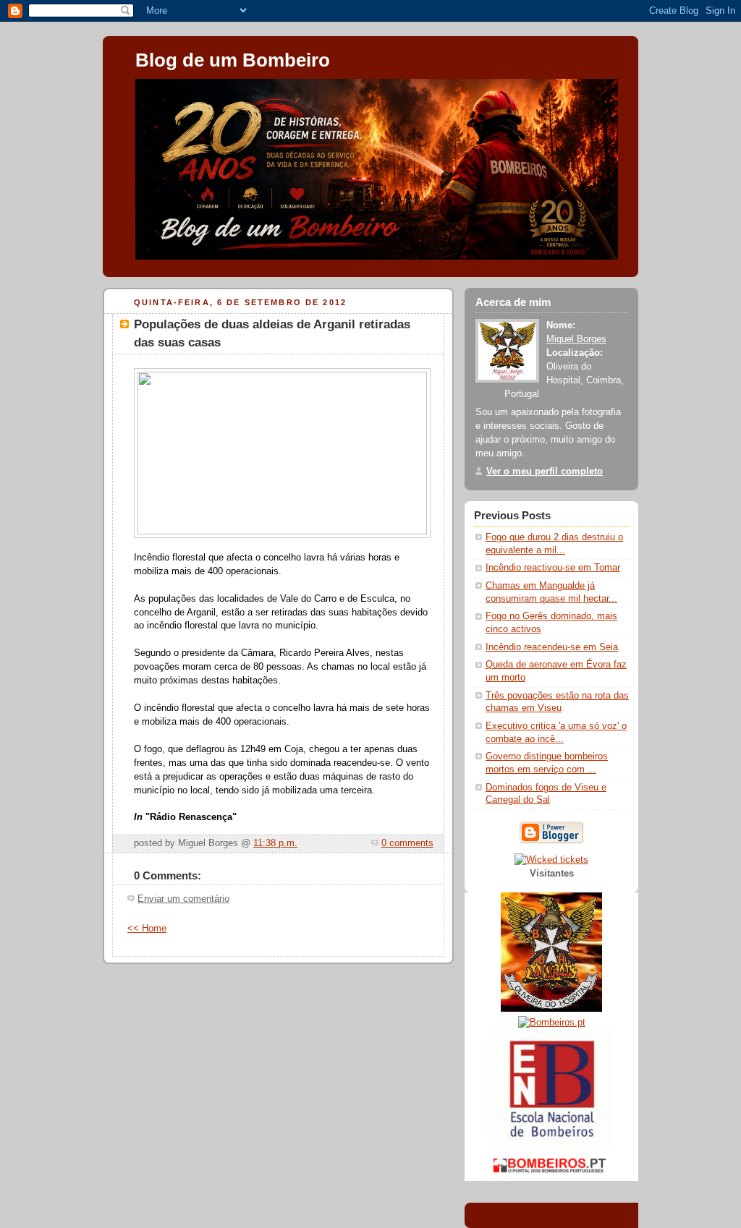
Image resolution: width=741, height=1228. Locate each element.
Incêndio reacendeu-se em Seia (552, 647)
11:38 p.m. (275, 843)
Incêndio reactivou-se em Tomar (553, 568)
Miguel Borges (576, 339)
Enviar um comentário (183, 899)
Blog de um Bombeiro (232, 60)
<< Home (146, 929)
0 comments (407, 843)
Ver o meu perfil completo (544, 471)
